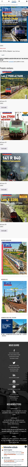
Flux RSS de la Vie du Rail (14, 394)
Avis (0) (3, 55)
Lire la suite (3, 107)
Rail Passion (8, 5)
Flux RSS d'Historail (14, 399)
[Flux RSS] (14, 392)
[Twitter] (14, 363)
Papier (4, 5)
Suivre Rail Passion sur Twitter (14, 369)
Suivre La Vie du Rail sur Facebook (14, 353)
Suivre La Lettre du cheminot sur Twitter (14, 367)
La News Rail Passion (14, 427)
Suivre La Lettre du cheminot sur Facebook (14, 354)
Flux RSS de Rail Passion (14, 398)
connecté (11, 61)
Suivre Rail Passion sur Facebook (14, 356)
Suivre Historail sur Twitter (14, 371)
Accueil (1, 5)
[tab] (3, 55)
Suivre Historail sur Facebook (14, 358)
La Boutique (14, 436)
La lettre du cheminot (14, 408)
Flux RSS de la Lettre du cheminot (14, 396)
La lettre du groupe (14, 418)
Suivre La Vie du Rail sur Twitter (14, 365)
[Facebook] (14, 351)
